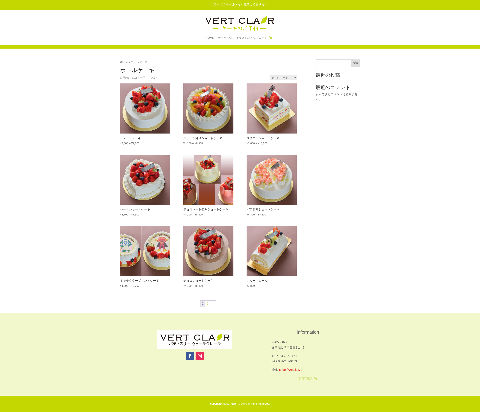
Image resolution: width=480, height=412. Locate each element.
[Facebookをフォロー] (190, 356)
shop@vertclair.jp (290, 369)
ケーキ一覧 (225, 38)
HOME (210, 38)
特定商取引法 (308, 378)
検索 (355, 63)
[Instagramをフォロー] (200, 356)
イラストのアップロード (251, 38)
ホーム (124, 62)
